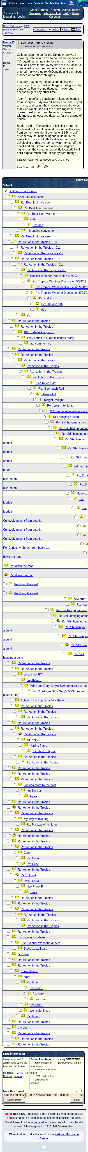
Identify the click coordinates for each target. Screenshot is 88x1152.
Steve (33, 892)
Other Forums (39, 10)
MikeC (19, 1072)
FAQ (66, 13)
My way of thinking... (37, 819)
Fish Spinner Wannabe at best (40, 943)
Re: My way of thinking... (43, 824)
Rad (32, 219)
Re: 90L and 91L (52, 304)
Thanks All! (48, 394)
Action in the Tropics (23, 191)
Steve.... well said (35, 948)
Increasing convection (41, 230)
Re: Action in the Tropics (34, 321)
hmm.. (28, 977)
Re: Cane (33, 858)
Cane (27, 852)
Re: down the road (21, 566)
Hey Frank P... (36, 886)
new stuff (80, 599)
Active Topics (71, 10)
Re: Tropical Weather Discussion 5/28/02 (59, 281)
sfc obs (23, 1027)
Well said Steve (40, 1010)
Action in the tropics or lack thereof (43, 700)
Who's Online (52, 13)
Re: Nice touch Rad (51, 388)
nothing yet (34, 790)
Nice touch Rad (45, 383)
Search (55, 10)
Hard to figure (38, 745)
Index (55, 29)
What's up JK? (33, 674)
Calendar (55, 16)
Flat (78, 29)
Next (67, 29)
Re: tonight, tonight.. (60, 405)
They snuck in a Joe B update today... (51, 338)
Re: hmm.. (33, 982)
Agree (33, 796)
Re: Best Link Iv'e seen (36, 202)
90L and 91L (46, 298)
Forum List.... (29, 971)
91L (43, 309)
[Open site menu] (4, 3)
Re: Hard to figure (44, 751)
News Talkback (12, 26)
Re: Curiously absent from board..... (26, 547)
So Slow (23, 954)
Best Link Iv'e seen (30, 197)
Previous (40, 29)
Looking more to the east (40, 785)
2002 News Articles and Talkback (16, 29)
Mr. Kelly (32, 740)
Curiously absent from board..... (23, 520)
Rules (75, 13)
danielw (18, 1076)
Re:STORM (28, 875)
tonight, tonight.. (54, 400)
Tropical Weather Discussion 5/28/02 (54, 276)
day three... (34, 680)
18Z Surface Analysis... (39, 332)
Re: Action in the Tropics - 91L (38, 242)
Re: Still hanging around (71, 422)
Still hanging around (66, 417)
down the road (12, 556)
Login (21, 16)
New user (35, 13)
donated (39, 1122)
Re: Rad (37, 225)
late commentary (40, 343)
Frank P (8, 42)
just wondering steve (31, 937)
